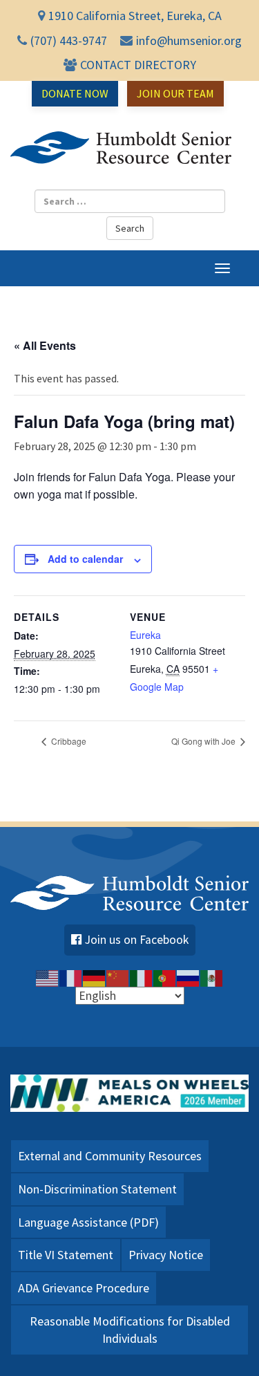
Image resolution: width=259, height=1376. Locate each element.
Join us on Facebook (137, 939)
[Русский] (188, 977)
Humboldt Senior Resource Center (120, 148)
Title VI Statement (65, 1255)
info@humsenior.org (189, 40)
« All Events (45, 345)
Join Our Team (175, 93)
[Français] (71, 977)
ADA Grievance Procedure (83, 1288)
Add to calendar (85, 559)
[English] (47, 977)
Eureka (145, 635)
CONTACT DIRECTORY (138, 65)
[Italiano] (141, 977)
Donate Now (74, 93)
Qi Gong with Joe (204, 741)
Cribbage (67, 741)
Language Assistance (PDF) (88, 1222)
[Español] (212, 977)
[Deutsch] (94, 977)
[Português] (165, 977)
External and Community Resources (110, 1156)
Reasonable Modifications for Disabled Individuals (130, 1330)
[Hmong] (118, 977)
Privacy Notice (165, 1255)
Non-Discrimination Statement (97, 1189)
